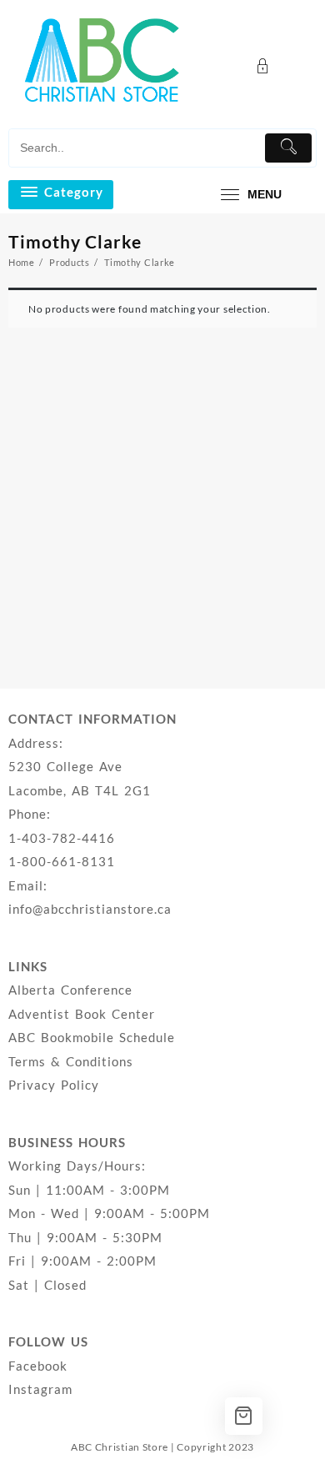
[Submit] (288, 148)
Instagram (40, 1388)
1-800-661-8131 (61, 861)
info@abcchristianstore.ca (90, 908)
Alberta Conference (70, 989)
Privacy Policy (53, 1084)
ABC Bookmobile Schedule (91, 1037)
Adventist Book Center (81, 1013)
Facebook (38, 1365)
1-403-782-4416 (61, 837)
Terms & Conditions (70, 1061)
